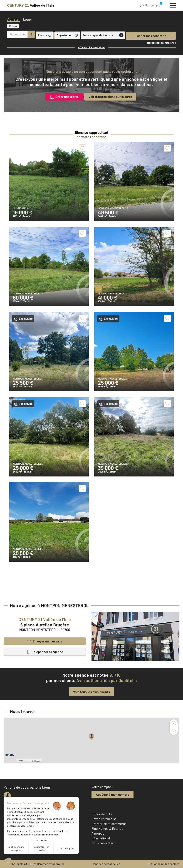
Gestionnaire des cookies (163, 863)
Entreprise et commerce (109, 824)
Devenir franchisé (104, 819)
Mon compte (152, 5)
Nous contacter (102, 843)
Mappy (37, 760)
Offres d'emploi (102, 814)
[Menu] (173, 5)
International (101, 838)
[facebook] (7, 795)
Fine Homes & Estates (107, 828)
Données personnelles (106, 863)
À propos (98, 833)
